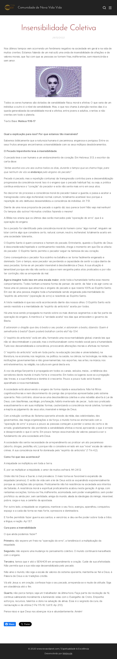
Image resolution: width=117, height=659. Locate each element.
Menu (110, 8)
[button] (104, 7)
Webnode (67, 653)
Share (11, 624)
